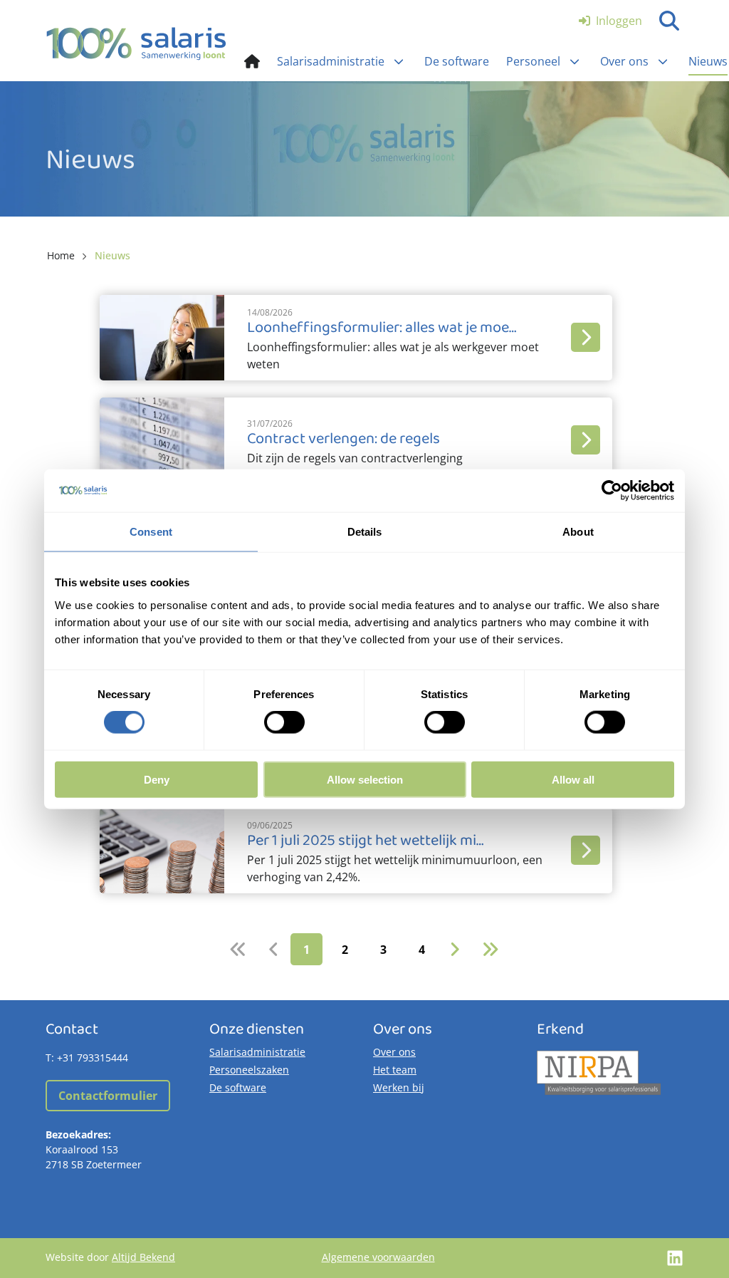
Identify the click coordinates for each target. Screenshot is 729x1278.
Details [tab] (364, 532)
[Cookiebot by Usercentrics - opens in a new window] (612, 491)
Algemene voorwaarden (378, 1257)
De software (237, 1087)
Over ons (394, 1052)
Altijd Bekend (143, 1257)
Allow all (573, 779)
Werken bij (398, 1087)
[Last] (490, 949)
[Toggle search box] (669, 21)
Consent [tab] (151, 532)
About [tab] (578, 532)
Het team (394, 1069)
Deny (156, 779)
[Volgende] (455, 949)
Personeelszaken (249, 1069)
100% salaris (136, 43)
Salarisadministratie (257, 1052)
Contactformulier (107, 1095)
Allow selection (365, 779)
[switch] (284, 722)
